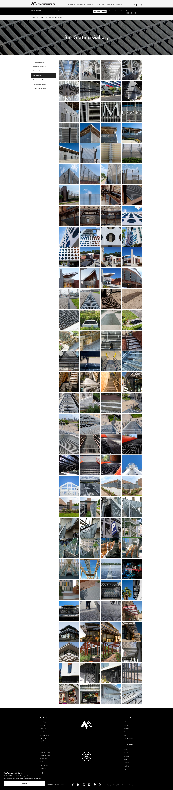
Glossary (126, 763)
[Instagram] (83, 784)
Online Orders (128, 738)
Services (126, 769)
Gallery (42, 17)
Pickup (126, 732)
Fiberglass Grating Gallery (40, 84)
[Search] (58, 10)
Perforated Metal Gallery (39, 62)
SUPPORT (119, 4)
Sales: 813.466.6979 (116, 11)
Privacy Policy (116, 785)
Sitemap (109, 785)
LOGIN (132, 4)
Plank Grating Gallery (38, 79)
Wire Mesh (43, 759)
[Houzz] (78, 784)
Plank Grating (44, 765)
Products (126, 766)
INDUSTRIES (110, 4)
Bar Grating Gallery (38, 75)
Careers (42, 725)
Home (33, 17)
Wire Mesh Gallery (38, 71)
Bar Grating (43, 762)
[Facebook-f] (72, 784)
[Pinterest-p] (94, 784)
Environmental (44, 735)
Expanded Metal (45, 755)
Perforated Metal (45, 752)
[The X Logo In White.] (100, 784)
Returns (126, 735)
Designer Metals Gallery (39, 88)
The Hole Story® (43, 740)
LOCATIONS (100, 4)
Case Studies (128, 753)
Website (126, 728)
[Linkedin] (89, 784)
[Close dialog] (41, 773)
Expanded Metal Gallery (39, 66)
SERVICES (90, 4)
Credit (126, 725)
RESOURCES (81, 4)
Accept (24, 784)
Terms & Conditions (127, 785)
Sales (125, 722)
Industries (43, 732)
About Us (43, 722)
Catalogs (126, 756)
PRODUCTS (71, 4)
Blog (125, 749)
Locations (43, 728)
